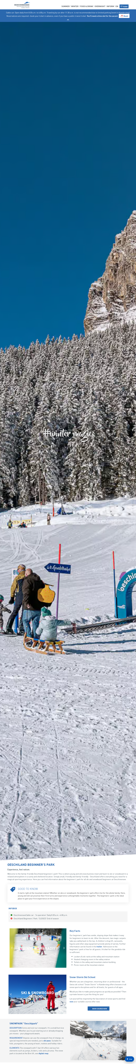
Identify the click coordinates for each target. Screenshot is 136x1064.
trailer (99, 946)
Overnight (100, 6)
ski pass (47, 1040)
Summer (66, 6)
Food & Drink (86, 6)
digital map (43, 1053)
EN (117, 6)
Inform (110, 6)
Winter (74, 6)
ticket (125, 6)
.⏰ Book (124, 15)
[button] (12, 948)
